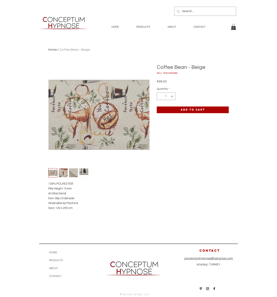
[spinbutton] (166, 96)
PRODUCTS (56, 260)
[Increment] (172, 96)
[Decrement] (159, 96)
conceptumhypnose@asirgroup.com (208, 258)
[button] (233, 27)
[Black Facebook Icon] (214, 289)
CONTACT (55, 276)
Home (52, 49)
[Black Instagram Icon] (207, 289)
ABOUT (53, 268)
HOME (53, 252)
